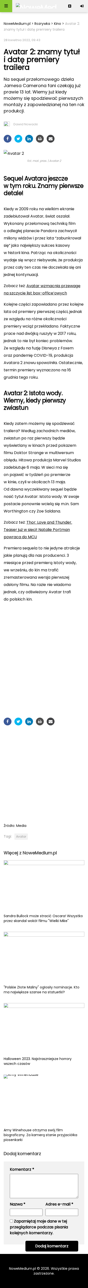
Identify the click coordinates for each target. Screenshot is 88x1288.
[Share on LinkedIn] (29, 139)
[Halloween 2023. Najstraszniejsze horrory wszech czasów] (44, 1029)
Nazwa (17, 1204)
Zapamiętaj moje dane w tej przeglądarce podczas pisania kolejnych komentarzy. (39, 1227)
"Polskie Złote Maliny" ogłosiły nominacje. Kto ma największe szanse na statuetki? (41, 990)
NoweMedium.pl (17, 23)
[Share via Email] (51, 139)
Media (21, 825)
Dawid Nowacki (25, 124)
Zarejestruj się (70, 6)
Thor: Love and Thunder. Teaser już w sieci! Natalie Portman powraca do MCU (38, 530)
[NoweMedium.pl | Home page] (36, 6)
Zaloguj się (82, 6)
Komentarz (22, 1169)
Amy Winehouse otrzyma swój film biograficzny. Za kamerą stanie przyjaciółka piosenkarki (40, 1135)
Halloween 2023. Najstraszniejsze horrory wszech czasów (38, 1061)
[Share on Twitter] (18, 139)
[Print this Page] (40, 139)
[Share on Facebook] (7, 139)
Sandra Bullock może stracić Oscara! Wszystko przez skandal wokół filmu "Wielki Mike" (43, 918)
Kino (57, 23)
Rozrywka (42, 23)
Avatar (21, 836)
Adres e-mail (59, 1204)
